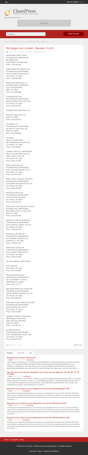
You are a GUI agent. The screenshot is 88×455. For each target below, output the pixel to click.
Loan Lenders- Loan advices (18, 41)
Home (6, 41)
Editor (10, 51)
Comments (21, 353)
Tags (30, 353)
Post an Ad (73, 34)
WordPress (55, 451)
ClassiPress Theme (35, 451)
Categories (15, 439)
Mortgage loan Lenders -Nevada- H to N (29, 48)
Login (81, 2)
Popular (10, 353)
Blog (22, 439)
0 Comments (29, 359)
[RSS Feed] (6, 2)
